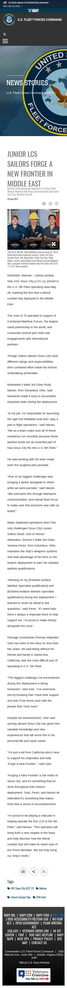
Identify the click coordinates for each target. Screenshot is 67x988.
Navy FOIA (42, 915)
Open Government (27, 923)
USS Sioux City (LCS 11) (22, 888)
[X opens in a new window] (4, 34)
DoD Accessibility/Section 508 (28, 919)
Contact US (39, 943)
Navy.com (26, 915)
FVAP (21, 935)
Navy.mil (9, 915)
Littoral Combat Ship (21, 897)
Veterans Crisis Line (35, 931)
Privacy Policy (43, 939)
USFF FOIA (58, 915)
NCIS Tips (23, 939)
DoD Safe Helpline (41, 935)
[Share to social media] (50, 204)
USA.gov (12, 931)
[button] (13, 6)
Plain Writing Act (47, 925)
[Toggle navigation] (5, 41)
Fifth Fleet (41, 897)
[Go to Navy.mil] (33, 10)
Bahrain (43, 888)
